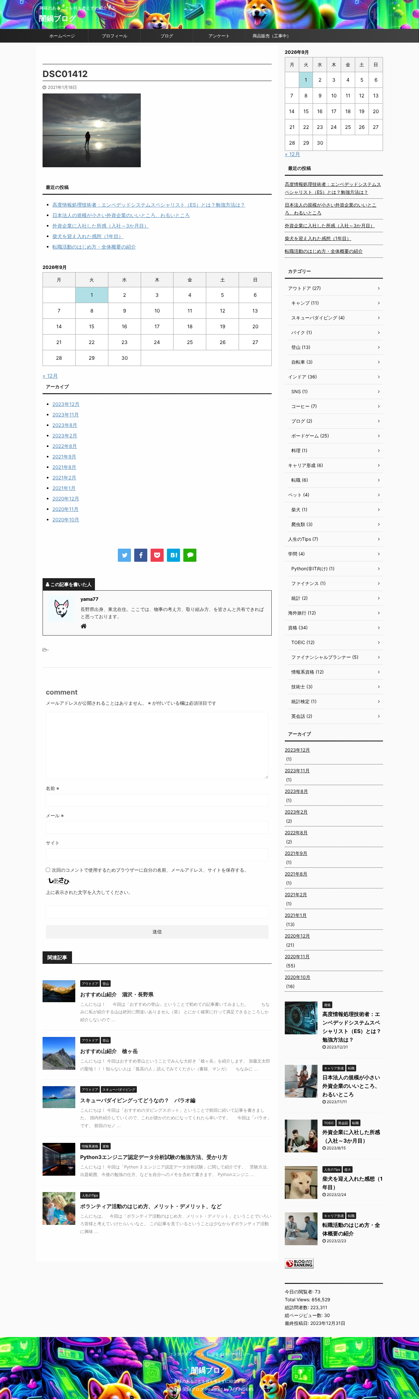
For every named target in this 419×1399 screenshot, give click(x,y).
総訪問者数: (297, 1307)
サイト (53, 842)
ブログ (166, 35)
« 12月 (50, 376)
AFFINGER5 (242, 1389)
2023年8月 (64, 425)
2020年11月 (65, 509)
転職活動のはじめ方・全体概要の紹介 (94, 247)
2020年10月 (65, 520)
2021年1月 (64, 488)
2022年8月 (64, 446)
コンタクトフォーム (186, 1353)
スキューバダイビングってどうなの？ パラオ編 (137, 1100)
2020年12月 (65, 499)
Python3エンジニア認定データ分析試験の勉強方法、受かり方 (154, 1157)
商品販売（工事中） (272, 35)
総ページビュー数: (304, 1315)
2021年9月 (64, 457)
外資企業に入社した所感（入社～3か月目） (100, 226)
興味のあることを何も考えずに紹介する (209, 1381)
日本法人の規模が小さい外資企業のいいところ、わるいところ (121, 215)
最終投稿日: (297, 1323)
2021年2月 (64, 478)
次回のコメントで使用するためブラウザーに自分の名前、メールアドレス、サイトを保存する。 (150, 870)
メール (55, 815)
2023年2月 (64, 436)
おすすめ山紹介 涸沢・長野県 (117, 994)
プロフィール (114, 35)
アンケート (219, 35)
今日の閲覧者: (300, 1291)
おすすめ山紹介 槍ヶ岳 (109, 1051)
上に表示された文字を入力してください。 (89, 892)
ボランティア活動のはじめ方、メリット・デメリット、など (151, 1206)
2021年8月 (64, 467)
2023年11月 (65, 415)
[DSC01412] (173, 555)
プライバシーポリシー (230, 1353)
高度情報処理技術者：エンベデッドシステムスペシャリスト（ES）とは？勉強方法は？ (148, 205)
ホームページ (62, 35)
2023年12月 (66, 404)
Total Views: (298, 1299)
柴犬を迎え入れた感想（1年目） (87, 236)
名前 (52, 788)
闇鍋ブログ (57, 18)
